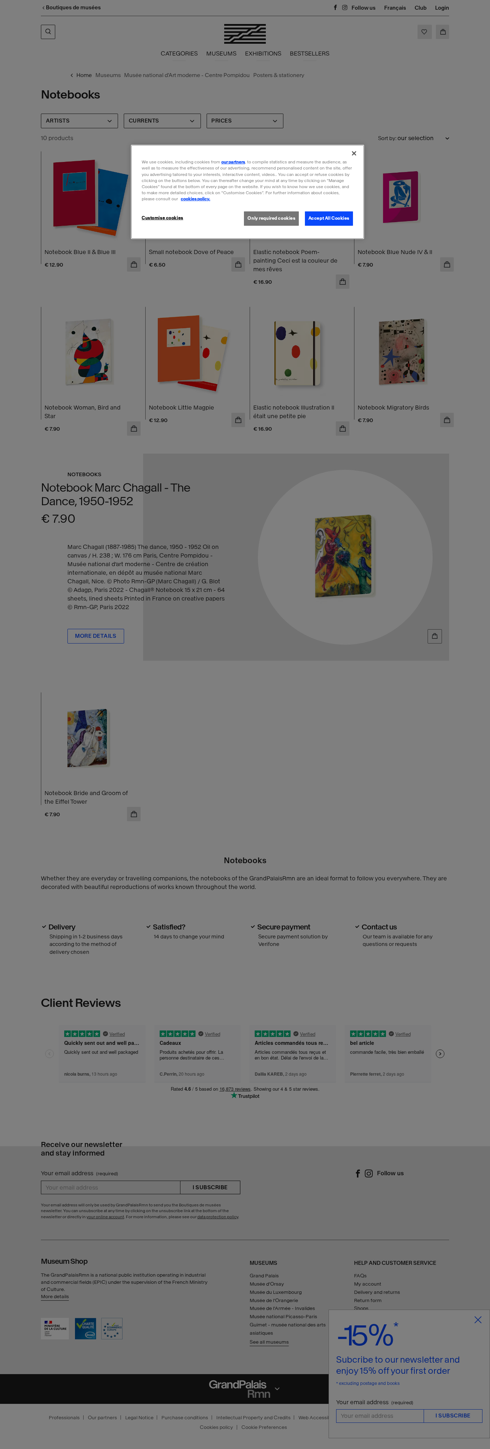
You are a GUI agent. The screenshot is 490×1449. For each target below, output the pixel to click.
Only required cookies (271, 218)
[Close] (354, 153)
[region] (247, 192)
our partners (233, 162)
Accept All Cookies (328, 218)
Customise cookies (162, 218)
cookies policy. (195, 199)
